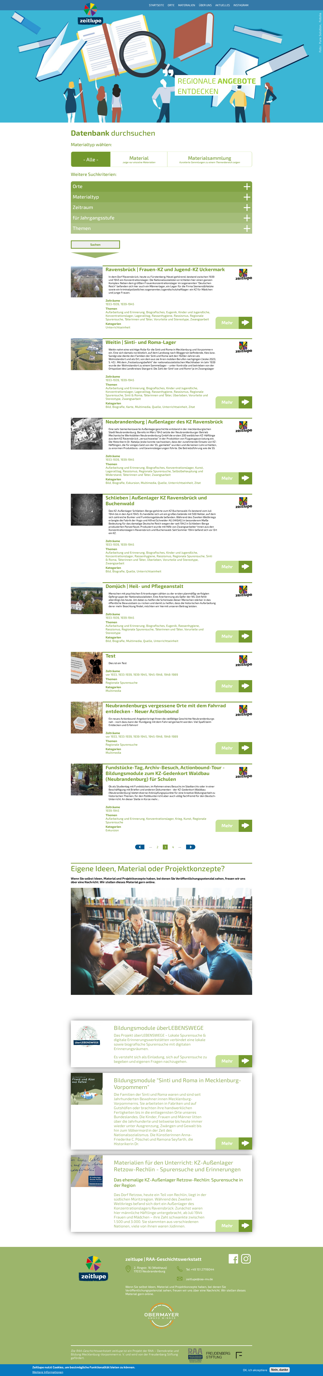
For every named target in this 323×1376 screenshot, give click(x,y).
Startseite (156, 5)
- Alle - (91, 159)
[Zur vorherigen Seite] (139, 847)
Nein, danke (279, 1369)
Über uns (205, 5)
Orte (171, 5)
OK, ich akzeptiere (255, 1370)
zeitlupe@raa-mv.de (199, 1279)
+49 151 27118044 (202, 1269)
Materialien (186, 5)
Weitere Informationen (47, 1372)
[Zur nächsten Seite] (190, 847)
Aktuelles (222, 5)
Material (139, 159)
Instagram (240, 5)
